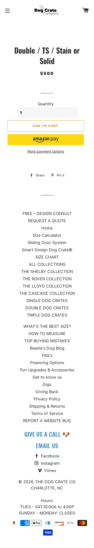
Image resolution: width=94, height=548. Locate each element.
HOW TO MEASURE (47, 333)
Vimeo (49, 470)
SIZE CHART (47, 256)
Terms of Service (47, 413)
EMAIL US (47, 445)
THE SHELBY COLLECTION (47, 271)
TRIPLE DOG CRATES (47, 315)
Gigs (47, 384)
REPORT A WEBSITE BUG (47, 420)
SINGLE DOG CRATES (47, 300)
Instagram (50, 463)
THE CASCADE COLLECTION (47, 293)
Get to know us (47, 377)
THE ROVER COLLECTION (47, 278)
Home (47, 227)
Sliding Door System (47, 242)
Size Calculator (47, 235)
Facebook (50, 455)
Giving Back (47, 391)
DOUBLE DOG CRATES (47, 307)
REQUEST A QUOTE (47, 220)
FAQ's (47, 355)
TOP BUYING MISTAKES (47, 340)
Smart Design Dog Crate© (47, 249)
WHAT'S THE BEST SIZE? (47, 326)
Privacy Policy (47, 398)
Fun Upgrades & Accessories (47, 369)
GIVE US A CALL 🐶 (47, 433)
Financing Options (47, 362)
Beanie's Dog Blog (47, 348)
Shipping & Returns (47, 406)
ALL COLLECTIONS (47, 264)
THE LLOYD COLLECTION (47, 286)
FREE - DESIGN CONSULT (47, 213)
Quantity (46, 103)
